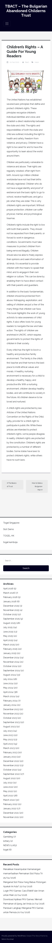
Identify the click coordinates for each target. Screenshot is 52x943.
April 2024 (8, 692)
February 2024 (10, 700)
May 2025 (8, 636)
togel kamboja (10, 542)
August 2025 (9, 623)
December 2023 (11, 709)
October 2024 (10, 666)
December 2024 (11, 657)
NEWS (37, 62)
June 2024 (8, 683)
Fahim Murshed (8, 939)
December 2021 (11, 813)
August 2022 (9, 778)
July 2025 (8, 627)
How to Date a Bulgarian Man (37, 486)
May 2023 (8, 739)
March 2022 (9, 800)
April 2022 (8, 795)
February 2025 (10, 649)
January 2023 (9, 757)
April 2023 (8, 744)
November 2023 (11, 713)
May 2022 (8, 791)
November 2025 (11, 610)
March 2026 (9, 593)
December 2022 (11, 761)
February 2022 (10, 804)
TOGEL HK (8, 535)
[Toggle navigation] (7, 23)
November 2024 (11, 662)
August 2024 (9, 675)
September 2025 (11, 618)
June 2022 (8, 787)
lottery (6, 841)
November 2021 (11, 817)
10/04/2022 (15, 62)
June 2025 (8, 631)
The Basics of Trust (11, 484)
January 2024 (9, 705)
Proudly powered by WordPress (14, 936)
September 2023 (11, 722)
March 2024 (9, 696)
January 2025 (9, 653)
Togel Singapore (11, 523)
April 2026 (8, 588)
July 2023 (8, 731)
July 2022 (8, 782)
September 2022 (11, 774)
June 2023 (8, 735)
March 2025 (9, 644)
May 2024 (8, 687)
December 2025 (11, 606)
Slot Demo (8, 529)
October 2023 (10, 718)
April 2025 (8, 640)
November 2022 (11, 765)
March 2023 (9, 748)
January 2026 (9, 601)
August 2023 (9, 726)
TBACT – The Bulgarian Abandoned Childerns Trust (26, 11)
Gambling (8, 836)
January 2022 (9, 808)
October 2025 (10, 614)
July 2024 (8, 679)
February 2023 (10, 752)
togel (5, 849)
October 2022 (10, 769)
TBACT (27, 62)
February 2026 (10, 597)
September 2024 (11, 670)
